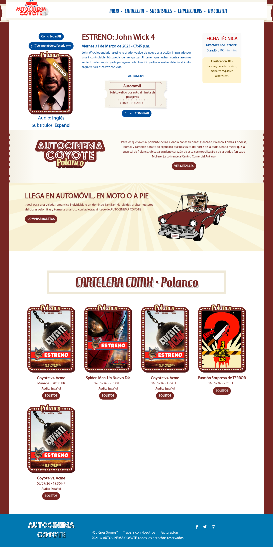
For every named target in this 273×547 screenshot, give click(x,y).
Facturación (169, 533)
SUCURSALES (161, 11)
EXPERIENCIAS (190, 11)
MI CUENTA (217, 11)
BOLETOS (51, 395)
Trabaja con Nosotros (139, 533)
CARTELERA (134, 11)
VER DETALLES (184, 166)
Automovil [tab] (136, 76)
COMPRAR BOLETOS (41, 219)
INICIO (114, 11)
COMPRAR (142, 113)
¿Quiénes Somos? (105, 533)
